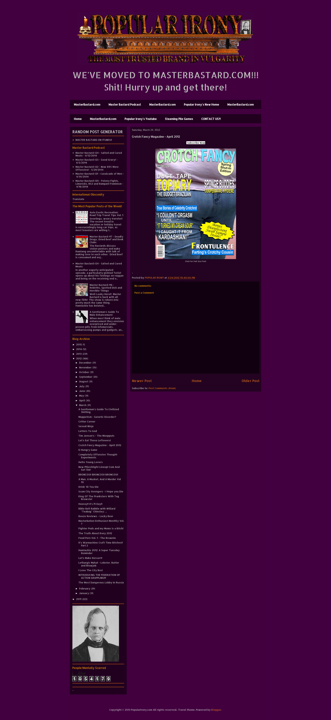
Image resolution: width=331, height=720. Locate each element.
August (84, 381)
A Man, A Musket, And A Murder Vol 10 (99, 481)
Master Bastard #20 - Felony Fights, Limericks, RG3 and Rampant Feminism (99, 182)
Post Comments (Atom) (162, 388)
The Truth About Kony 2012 (95, 533)
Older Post (250, 381)
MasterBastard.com (87, 104)
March (83, 405)
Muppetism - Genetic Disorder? (97, 416)
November (85, 367)
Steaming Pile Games (179, 119)
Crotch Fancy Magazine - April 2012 (99, 445)
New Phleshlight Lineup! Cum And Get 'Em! (99, 468)
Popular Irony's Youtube (141, 119)
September (86, 376)
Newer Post (142, 381)
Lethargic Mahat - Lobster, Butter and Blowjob (98, 564)
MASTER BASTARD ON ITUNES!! (94, 139)
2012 (79, 358)
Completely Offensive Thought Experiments (97, 456)
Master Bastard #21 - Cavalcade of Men (99, 173)
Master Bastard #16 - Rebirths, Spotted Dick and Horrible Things (106, 287)
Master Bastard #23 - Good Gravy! (96, 159)
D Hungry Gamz (87, 449)
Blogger (216, 709)
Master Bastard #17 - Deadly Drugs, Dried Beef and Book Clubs (106, 239)
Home (78, 119)
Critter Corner (86, 421)
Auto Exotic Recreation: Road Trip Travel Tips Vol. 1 (106, 214)
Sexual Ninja (85, 426)
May (82, 395)
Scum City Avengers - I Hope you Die (100, 491)
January (84, 593)
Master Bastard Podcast (125, 104)
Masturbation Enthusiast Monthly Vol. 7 (101, 522)
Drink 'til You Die (88, 486)
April (82, 400)
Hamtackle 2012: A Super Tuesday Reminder (99, 552)
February (85, 588)
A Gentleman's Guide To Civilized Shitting (98, 411)
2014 (79, 349)
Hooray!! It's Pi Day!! (90, 503)
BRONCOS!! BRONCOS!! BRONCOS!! (98, 474)
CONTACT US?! (211, 119)
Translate (78, 199)
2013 (79, 353)
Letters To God (87, 431)
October (84, 372)
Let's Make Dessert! (90, 557)
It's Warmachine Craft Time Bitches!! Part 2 (100, 544)
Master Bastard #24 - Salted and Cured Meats (99, 154)
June (82, 390)
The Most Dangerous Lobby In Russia (101, 582)
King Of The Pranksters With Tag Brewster (98, 498)
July (82, 386)
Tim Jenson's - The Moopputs (96, 435)
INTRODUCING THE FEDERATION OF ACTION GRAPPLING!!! (99, 576)
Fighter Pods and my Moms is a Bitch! (100, 528)
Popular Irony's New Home (201, 104)
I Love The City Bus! (90, 570)
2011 (79, 599)
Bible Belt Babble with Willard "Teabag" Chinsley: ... (96, 510)
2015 (79, 344)
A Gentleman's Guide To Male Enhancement (104, 313)
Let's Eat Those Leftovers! (94, 440)
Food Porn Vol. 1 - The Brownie (97, 537)
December (85, 362)
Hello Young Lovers (90, 462)
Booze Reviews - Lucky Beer (95, 516)
